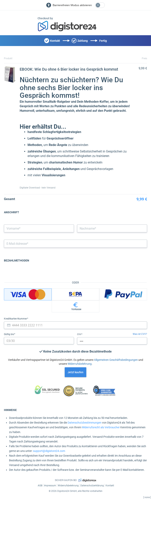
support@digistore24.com (49, 450)
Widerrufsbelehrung (80, 363)
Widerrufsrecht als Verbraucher (101, 427)
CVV (79, 334)
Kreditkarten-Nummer (16, 318)
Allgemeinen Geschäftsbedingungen (116, 359)
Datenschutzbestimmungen (84, 422)
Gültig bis (9, 334)
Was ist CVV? (140, 334)
